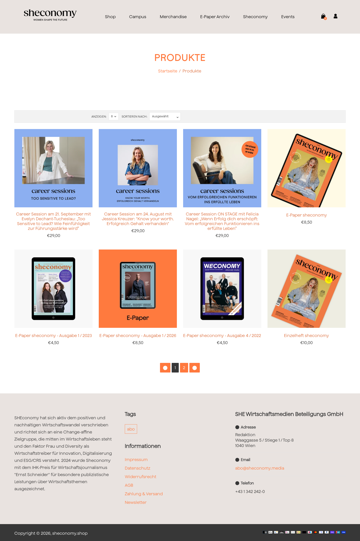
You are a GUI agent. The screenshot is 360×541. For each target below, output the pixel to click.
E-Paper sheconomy (306, 215)
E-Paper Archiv (215, 16)
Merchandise (173, 16)
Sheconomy (255, 16)
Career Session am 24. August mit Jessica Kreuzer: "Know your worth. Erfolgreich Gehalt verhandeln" (138, 219)
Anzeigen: (99, 116)
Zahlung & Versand (144, 493)
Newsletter (136, 502)
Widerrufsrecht (140, 476)
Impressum (136, 459)
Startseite (167, 70)
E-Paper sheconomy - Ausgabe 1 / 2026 (137, 335)
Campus (137, 16)
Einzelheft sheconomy (306, 335)
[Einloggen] (333, 16)
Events (288, 16)
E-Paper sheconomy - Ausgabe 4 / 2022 (222, 335)
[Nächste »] (194, 367)
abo (131, 429)
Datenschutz (137, 468)
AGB (129, 485)
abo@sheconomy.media (259, 468)
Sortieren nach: (135, 116)
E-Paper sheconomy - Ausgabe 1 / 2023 (53, 335)
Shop (110, 16)
